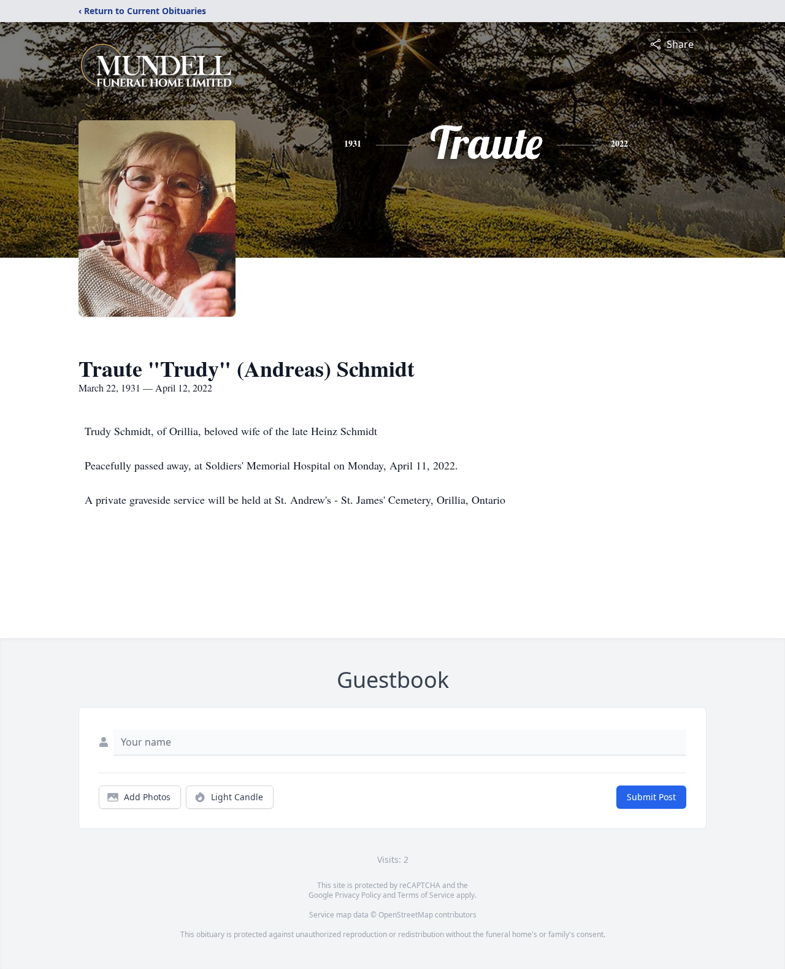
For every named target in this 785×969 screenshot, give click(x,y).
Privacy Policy (358, 895)
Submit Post (651, 797)
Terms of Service (425, 895)
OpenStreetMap (405, 914)
